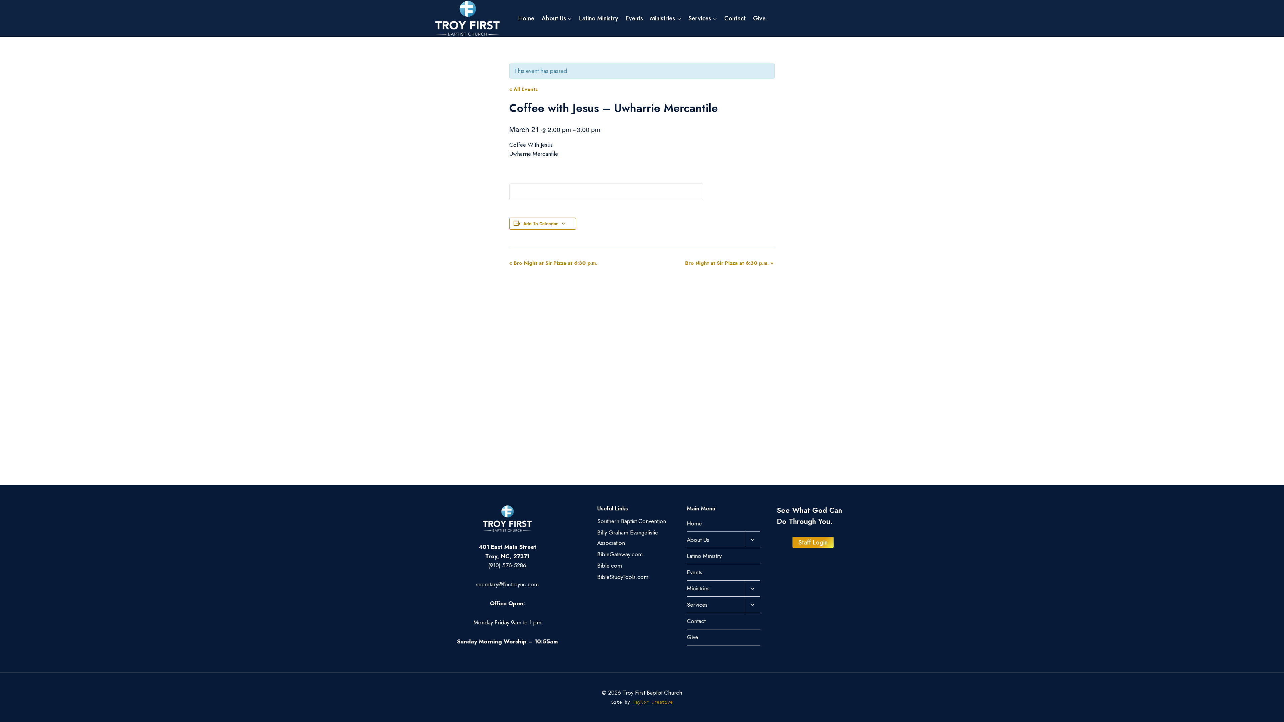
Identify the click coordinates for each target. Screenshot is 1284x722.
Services (697, 605)
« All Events (523, 89)
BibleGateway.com (620, 554)
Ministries (698, 588)
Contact (735, 18)
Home (526, 18)
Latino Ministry (598, 18)
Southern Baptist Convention (631, 521)
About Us (698, 540)
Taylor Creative (653, 702)
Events (634, 18)
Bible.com (609, 566)
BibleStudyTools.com (622, 577)
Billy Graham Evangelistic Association (627, 537)
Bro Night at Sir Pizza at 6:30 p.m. (553, 263)
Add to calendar (540, 224)
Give (759, 18)
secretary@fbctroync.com (507, 584)
